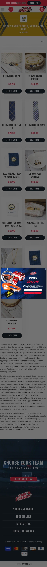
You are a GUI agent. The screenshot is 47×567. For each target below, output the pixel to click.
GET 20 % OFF (32, 292)
